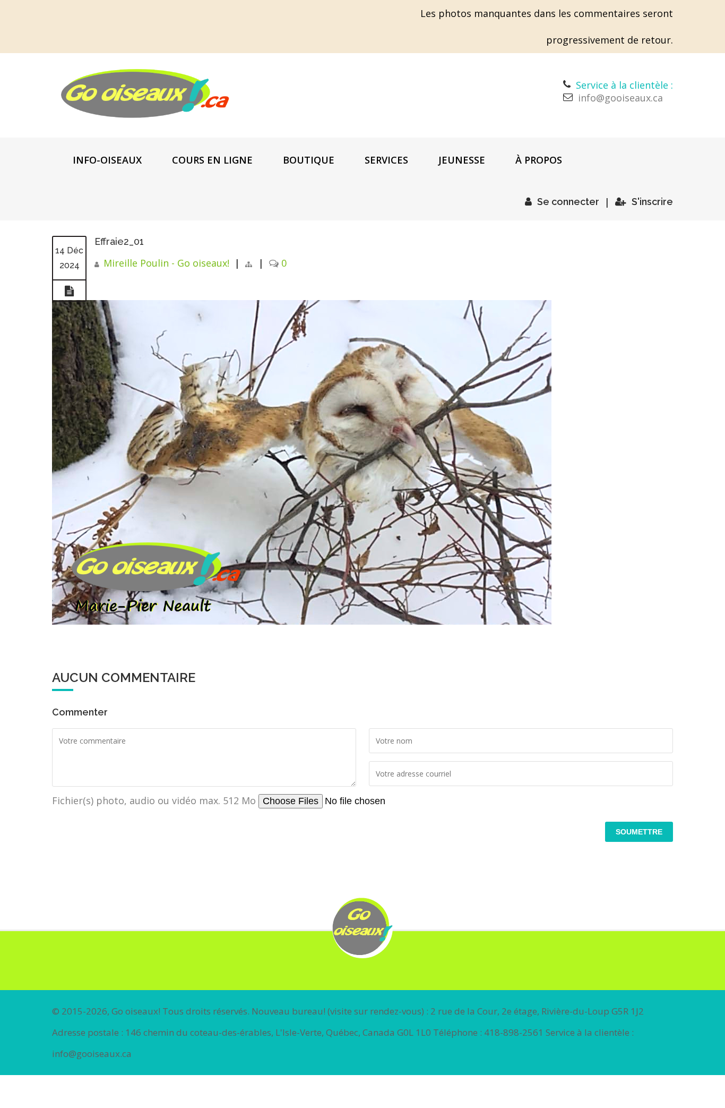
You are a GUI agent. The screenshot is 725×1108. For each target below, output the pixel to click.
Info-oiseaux (107, 160)
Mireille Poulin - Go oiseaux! (166, 263)
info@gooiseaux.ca (620, 97)
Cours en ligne (212, 160)
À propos (538, 160)
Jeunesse (461, 160)
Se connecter (568, 201)
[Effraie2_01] (69, 291)
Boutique (308, 160)
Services (386, 160)
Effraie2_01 (119, 241)
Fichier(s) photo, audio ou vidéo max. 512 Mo (155, 800)
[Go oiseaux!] (145, 93)
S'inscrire (652, 201)
